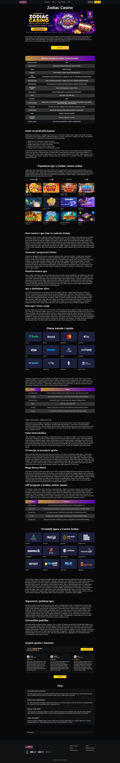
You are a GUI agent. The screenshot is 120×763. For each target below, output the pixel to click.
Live (50, 179)
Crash (67, 179)
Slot (85, 179)
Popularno (32, 179)
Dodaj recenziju (86, 649)
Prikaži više (60, 676)
